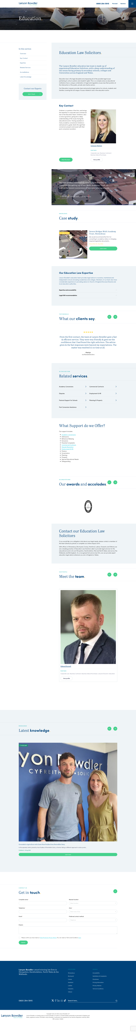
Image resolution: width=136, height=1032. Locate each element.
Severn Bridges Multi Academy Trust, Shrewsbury (102, 232)
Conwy (70, 979)
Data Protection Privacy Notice (48, 937)
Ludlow (70, 985)
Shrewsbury (71, 973)
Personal (114, 3)
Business (123, 3)
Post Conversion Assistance (67, 407)
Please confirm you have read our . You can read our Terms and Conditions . (51, 937)
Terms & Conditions (98, 989)
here (79, 937)
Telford (70, 992)
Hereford (70, 982)
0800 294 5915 (102, 3)
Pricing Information (98, 982)
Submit (23, 942)
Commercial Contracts (96, 387)
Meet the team (66, 159)
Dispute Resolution (67, 447)
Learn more (68, 854)
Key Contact (24, 58)
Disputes (62, 393)
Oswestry (70, 989)
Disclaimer (96, 979)
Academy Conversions (66, 387)
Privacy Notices (97, 985)
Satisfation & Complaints (100, 976)
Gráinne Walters (96, 146)
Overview (23, 53)
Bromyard (71, 976)
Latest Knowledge (25, 77)
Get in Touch (31, 94)
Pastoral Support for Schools (68, 400)
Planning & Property (95, 400)
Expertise (23, 63)
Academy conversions (69, 435)
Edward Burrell (66, 666)
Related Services (25, 67)
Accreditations (24, 72)
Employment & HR (95, 393)
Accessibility (96, 973)
